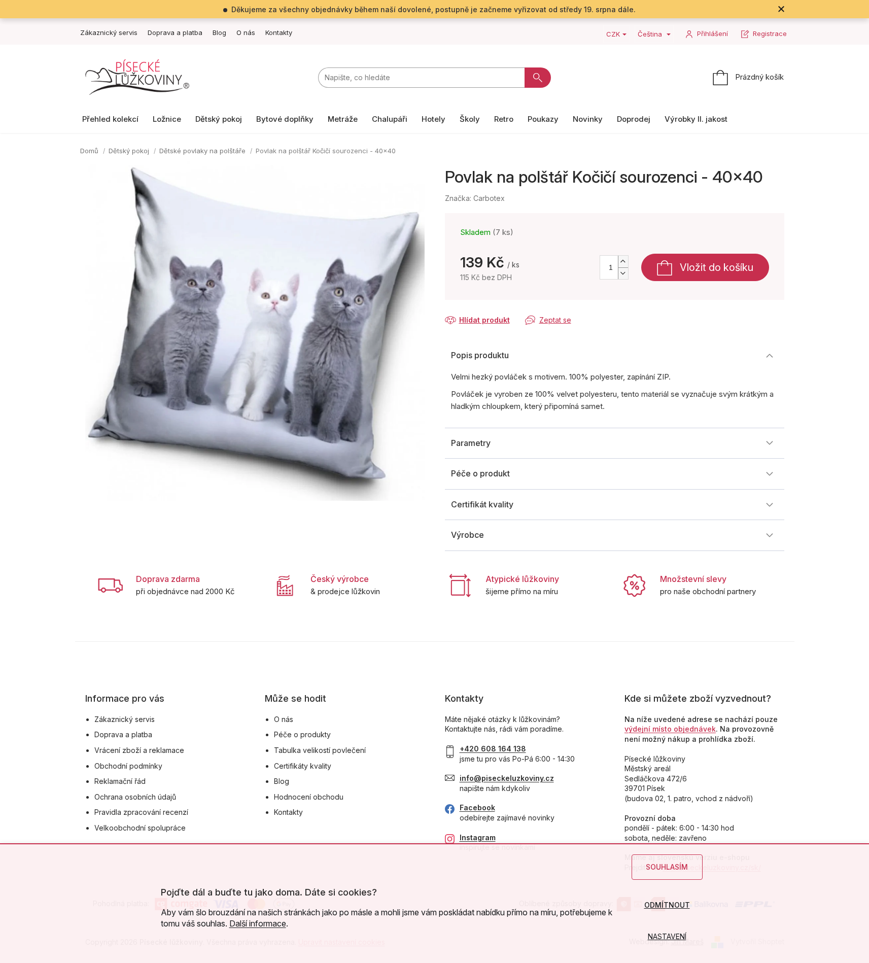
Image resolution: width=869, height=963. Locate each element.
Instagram (478, 837)
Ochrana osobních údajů (135, 797)
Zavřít (498, 310)
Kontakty (278, 32)
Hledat (538, 77)
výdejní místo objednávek (670, 729)
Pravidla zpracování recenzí (141, 812)
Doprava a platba (175, 32)
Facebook (477, 807)
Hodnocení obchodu (308, 797)
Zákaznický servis (108, 32)
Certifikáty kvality (302, 766)
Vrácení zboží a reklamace (139, 750)
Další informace (257, 923)
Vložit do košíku (716, 267)
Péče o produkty (302, 734)
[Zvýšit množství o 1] (623, 261)
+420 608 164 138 (493, 748)
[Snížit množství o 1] (623, 273)
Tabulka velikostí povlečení (320, 750)
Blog (219, 32)
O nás (245, 32)
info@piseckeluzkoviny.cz (507, 778)
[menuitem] (110, 119)
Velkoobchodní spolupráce (140, 827)
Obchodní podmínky (128, 766)
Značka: (475, 198)
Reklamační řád (120, 781)
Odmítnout (667, 905)
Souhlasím (667, 867)
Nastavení (667, 936)
